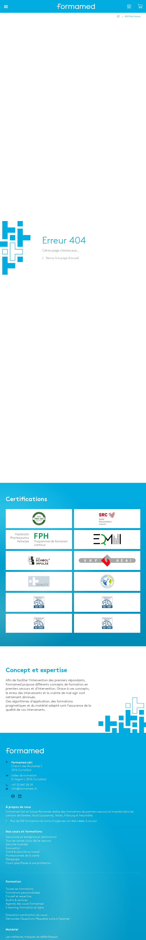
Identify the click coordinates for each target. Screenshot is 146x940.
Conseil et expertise (18, 896)
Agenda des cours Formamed (25, 904)
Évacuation (13, 848)
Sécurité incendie (17, 844)
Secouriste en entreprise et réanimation (31, 837)
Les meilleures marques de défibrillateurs (32, 937)
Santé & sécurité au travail (23, 852)
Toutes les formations (19, 889)
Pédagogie (12, 859)
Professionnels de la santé (22, 855)
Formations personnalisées (23, 892)
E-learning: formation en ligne (25, 907)
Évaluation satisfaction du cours (26, 915)
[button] (6, 6)
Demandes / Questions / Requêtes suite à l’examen (38, 919)
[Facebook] (13, 796)
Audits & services (17, 900)
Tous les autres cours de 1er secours (28, 841)
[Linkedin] (20, 796)
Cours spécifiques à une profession (28, 863)
